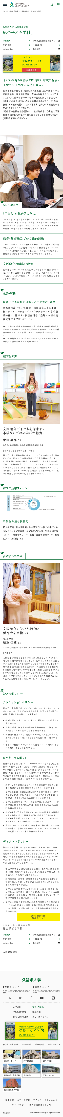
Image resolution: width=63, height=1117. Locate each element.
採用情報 (9, 1100)
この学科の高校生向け (38, 917)
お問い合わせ (51, 1100)
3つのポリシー (38, 45)
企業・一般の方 (54, 1044)
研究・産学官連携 (20, 1017)
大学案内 (17, 1007)
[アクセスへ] (58, 4)
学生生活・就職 (19, 1012)
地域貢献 (36, 1012)
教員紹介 (36, 49)
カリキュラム (8, 49)
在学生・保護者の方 (11, 1044)
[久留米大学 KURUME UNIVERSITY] (19, 4)
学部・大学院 (14, 11)
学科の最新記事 (43, 41)
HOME (5, 11)
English (6, 1112)
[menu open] (5, 4)
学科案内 (6, 41)
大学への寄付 (23, 1100)
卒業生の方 (26, 1044)
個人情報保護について (40, 1105)
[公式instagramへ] (20, 998)
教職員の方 (39, 1044)
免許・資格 (7, 45)
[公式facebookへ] (31, 998)
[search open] (51, 4)
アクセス (37, 1100)
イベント (46, 1017)
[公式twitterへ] (9, 998)
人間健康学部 (24, 11)
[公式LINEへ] (53, 998)
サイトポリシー (19, 1105)
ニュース (36, 1017)
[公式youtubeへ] (42, 998)
